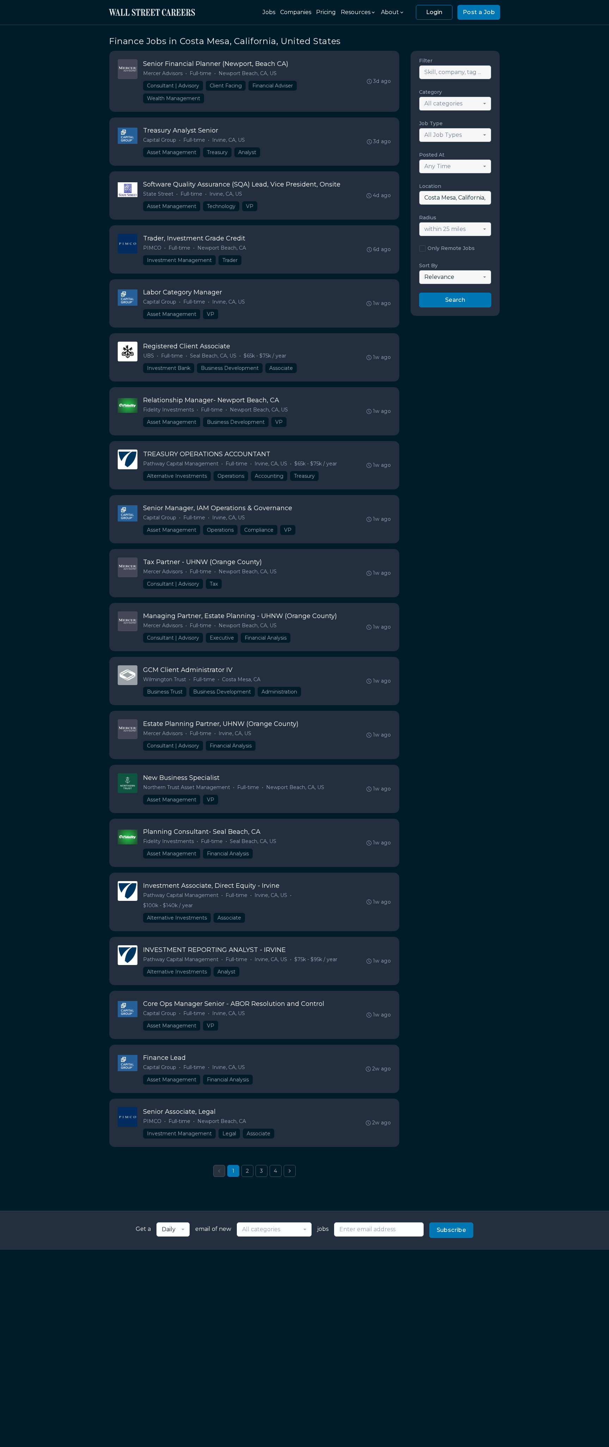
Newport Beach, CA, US (248, 73)
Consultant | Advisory (173, 86)
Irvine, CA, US (228, 140)
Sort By (428, 265)
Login (434, 12)
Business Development (230, 368)
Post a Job (479, 12)
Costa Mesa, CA (241, 679)
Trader (230, 260)
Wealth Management (173, 98)
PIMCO (152, 248)
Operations (230, 476)
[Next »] (290, 1171)
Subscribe (451, 1230)
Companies (295, 12)
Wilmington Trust (164, 679)
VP (249, 206)
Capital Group (159, 140)
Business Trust (165, 692)
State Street (158, 194)
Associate (281, 368)
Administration (279, 692)
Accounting (269, 476)
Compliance (258, 530)
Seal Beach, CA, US (213, 356)
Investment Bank (168, 368)
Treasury (217, 152)
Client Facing (226, 86)
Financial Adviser (272, 86)
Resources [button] (355, 12)
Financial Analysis (266, 638)
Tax (214, 584)
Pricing (326, 12)
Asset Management (171, 152)
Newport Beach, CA (221, 248)
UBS (148, 356)
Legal (229, 1133)
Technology (221, 206)
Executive (222, 638)
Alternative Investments (177, 476)
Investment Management (179, 260)
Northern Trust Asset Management (186, 787)
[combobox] (455, 104)
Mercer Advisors (163, 73)
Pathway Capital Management (181, 463)
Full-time (200, 73)
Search (455, 300)
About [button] (390, 12)
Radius (427, 217)
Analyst (247, 152)
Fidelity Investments (168, 410)
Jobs (269, 12)
